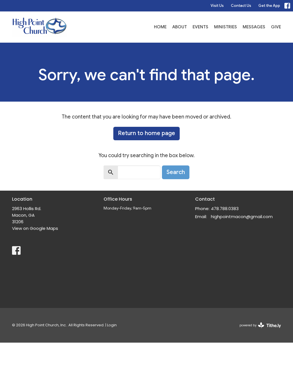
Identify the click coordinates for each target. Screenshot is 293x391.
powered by (257, 330)
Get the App (269, 5)
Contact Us (241, 5)
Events (200, 26)
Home (160, 26)
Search (176, 172)
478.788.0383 (225, 209)
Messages (254, 26)
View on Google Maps (35, 228)
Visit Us (217, 5)
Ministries (225, 26)
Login (112, 325)
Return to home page (146, 133)
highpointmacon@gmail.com (242, 217)
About (179, 26)
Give (276, 26)
